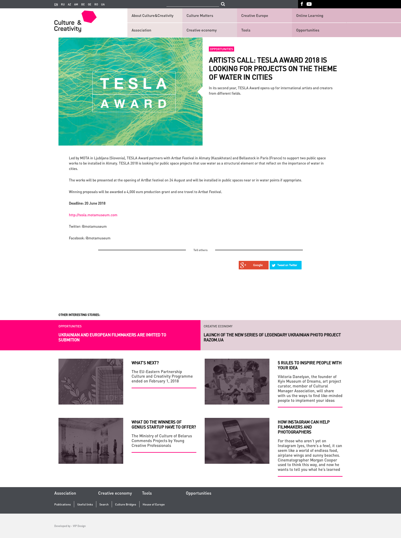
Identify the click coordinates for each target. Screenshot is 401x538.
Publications (62, 504)
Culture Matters (200, 15)
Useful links (85, 504)
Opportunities (307, 30)
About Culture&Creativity (152, 15)
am (76, 4)
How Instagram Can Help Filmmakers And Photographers (304, 427)
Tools (245, 30)
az (69, 4)
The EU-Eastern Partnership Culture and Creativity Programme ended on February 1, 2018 (162, 376)
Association (141, 30)
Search (104, 504)
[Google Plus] (253, 265)
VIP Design (79, 526)
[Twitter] (285, 265)
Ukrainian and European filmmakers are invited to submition (112, 337)
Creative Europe (254, 15)
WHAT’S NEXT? (145, 362)
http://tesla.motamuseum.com (93, 214)
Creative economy (202, 30)
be (83, 4)
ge (89, 4)
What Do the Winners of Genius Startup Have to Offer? (164, 424)
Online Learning (309, 15)
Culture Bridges (125, 504)
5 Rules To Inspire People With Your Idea (309, 365)
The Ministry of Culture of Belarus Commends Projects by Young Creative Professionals (162, 440)
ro (96, 4)
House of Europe (154, 504)
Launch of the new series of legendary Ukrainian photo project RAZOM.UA (272, 337)
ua (103, 4)
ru (63, 4)
